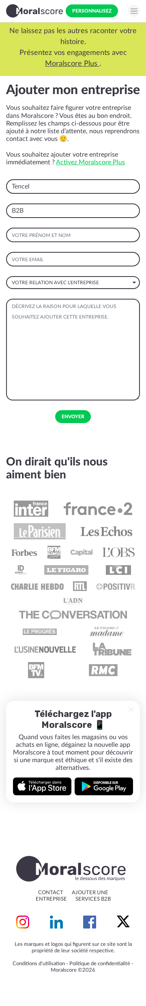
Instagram (22, 922)
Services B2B (93, 899)
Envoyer (73, 416)
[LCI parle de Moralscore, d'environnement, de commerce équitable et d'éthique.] (118, 570)
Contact (50, 892)
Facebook (89, 922)
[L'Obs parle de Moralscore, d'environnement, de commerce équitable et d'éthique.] (119, 552)
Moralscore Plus (31, 63)
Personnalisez (92, 10)
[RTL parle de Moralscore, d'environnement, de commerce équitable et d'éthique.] (80, 586)
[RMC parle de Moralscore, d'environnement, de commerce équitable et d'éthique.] (103, 670)
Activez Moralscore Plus (90, 162)
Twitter (123, 922)
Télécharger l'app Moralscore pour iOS (42, 786)
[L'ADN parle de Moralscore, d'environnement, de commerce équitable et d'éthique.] (73, 600)
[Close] (131, 709)
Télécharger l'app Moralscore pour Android (104, 786)
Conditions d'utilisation (39, 963)
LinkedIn (56, 922)
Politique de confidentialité (99, 963)
